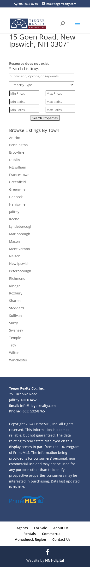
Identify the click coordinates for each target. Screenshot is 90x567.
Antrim (14, 137)
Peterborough (20, 271)
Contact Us (61, 539)
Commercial (51, 533)
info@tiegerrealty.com (38, 405)
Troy (12, 345)
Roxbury (15, 293)
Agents (22, 528)
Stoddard (16, 308)
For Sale (40, 528)
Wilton (14, 352)
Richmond (17, 278)
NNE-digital (54, 560)
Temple (15, 337)
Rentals (30, 533)
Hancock (16, 197)
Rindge (14, 286)
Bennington (18, 145)
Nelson (14, 256)
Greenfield (17, 182)
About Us (60, 528)
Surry (13, 323)
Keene (14, 219)
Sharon (15, 300)
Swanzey (16, 330)
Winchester (18, 360)
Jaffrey (14, 211)
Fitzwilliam (17, 167)
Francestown (19, 174)
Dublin (14, 159)
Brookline (16, 152)
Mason (14, 241)
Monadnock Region (30, 539)
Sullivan (15, 315)
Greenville (17, 189)
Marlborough (19, 234)
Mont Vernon (19, 249)
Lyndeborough (20, 226)
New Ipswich (19, 263)
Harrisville (17, 204)
